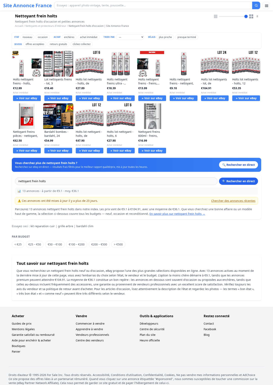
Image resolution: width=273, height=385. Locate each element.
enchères (69, 37)
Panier (16, 351)
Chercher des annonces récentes (233, 201)
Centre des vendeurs (90, 340)
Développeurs (149, 323)
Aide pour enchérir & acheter (31, 340)
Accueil (19, 26)
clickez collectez (82, 44)
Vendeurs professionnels (92, 335)
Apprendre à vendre (89, 329)
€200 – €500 (99, 244)
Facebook (210, 329)
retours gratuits (58, 44)
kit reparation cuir (43, 226)
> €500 (118, 244)
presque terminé (186, 37)
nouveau (27, 37)
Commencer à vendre (90, 323)
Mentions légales (23, 329)
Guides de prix (21, 323)
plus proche (165, 37)
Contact (209, 323)
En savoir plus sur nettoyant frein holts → (177, 214)
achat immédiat (88, 37)
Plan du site (147, 335)
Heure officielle (150, 340)
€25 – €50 (34, 244)
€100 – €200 (77, 244)
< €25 (18, 244)
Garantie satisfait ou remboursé (33, 335)
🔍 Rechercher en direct (238, 181)
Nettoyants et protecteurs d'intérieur (45, 26)
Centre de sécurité (152, 329)
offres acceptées (35, 44)
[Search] (256, 5)
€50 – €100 (55, 244)
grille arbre (65, 226)
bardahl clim (84, 226)
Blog (207, 335)
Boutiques (18, 346)
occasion (43, 37)
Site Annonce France (27, 5)
